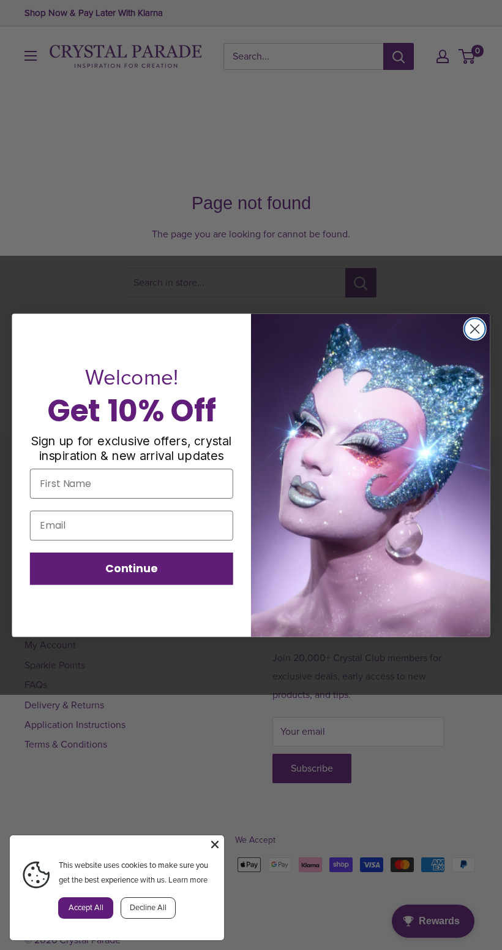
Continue (131, 568)
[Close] (215, 844)
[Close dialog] (475, 328)
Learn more (188, 880)
